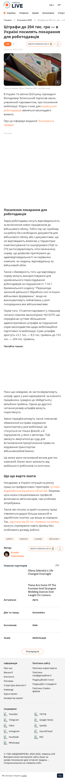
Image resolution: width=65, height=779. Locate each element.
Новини (23, 13)
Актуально (10, 599)
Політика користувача (44, 668)
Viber (12, 725)
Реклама (8, 680)
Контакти (9, 676)
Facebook (14, 736)
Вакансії (8, 672)
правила (24, 538)
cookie (24, 775)
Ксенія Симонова (17, 554)
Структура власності (15, 685)
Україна (11, 12)
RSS (41, 736)
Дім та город (11, 612)
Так (60, 775)
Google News (46, 719)
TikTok (42, 714)
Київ (35, 625)
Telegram (14, 719)
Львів (7, 637)
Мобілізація (39, 637)
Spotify (43, 725)
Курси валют (11, 693)
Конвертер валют (13, 698)
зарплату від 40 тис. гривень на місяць (34, 521)
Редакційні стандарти (44, 683)
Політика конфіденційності (42, 674)
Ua (50, 4)
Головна (8, 20)
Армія (35, 13)
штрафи (38, 538)
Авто (35, 599)
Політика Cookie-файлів (41, 690)
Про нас (8, 668)
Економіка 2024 (24, 20)
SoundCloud (45, 731)
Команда (8, 689)
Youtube (13, 714)
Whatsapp (14, 742)
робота (9, 538)
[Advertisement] (32, 168)
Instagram (14, 731)
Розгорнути (32, 651)
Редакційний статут (43, 679)
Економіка (48, 13)
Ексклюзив (10, 625)
